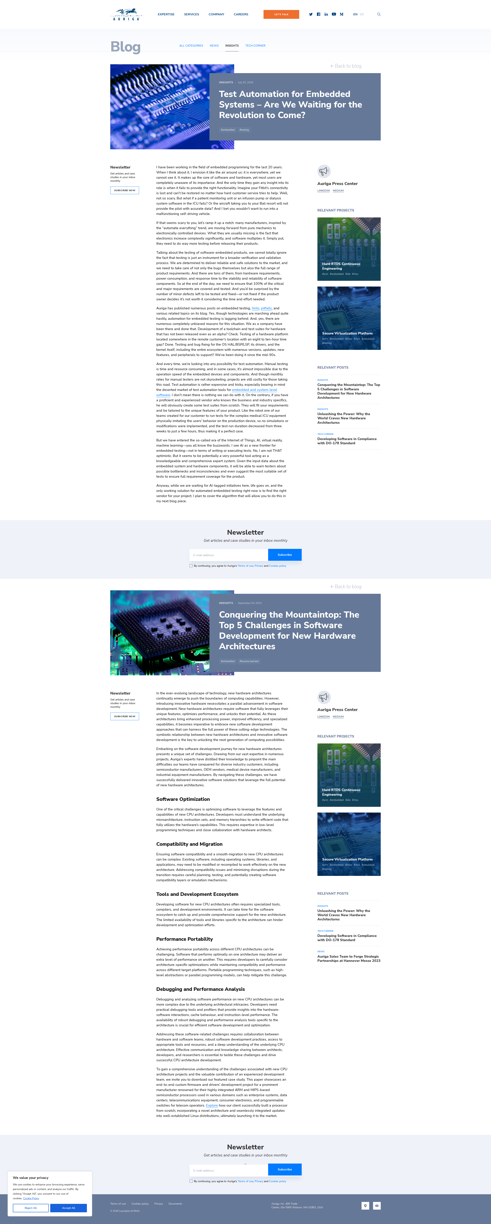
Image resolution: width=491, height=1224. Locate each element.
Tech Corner (255, 46)
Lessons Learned (250, 661)
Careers (241, 14)
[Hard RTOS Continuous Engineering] (349, 249)
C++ (326, 339)
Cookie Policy (31, 1198)
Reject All (31, 1208)
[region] (50, 1193)
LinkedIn (323, 190)
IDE (348, 274)
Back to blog (348, 66)
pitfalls (266, 308)
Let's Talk (281, 14)
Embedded (228, 130)
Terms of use (245, 566)
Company (216, 14)
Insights (232, 46)
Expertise (166, 14)
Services (191, 14)
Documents (175, 1204)
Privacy (259, 566)
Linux (349, 339)
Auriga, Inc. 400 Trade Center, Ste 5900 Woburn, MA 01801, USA (297, 1205)
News (214, 46)
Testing (245, 130)
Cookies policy (277, 566)
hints (255, 308)
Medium (338, 190)
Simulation (369, 339)
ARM (326, 274)
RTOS (356, 274)
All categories (191, 46)
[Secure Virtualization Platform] (349, 318)
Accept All (68, 1208)
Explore (212, 1105)
